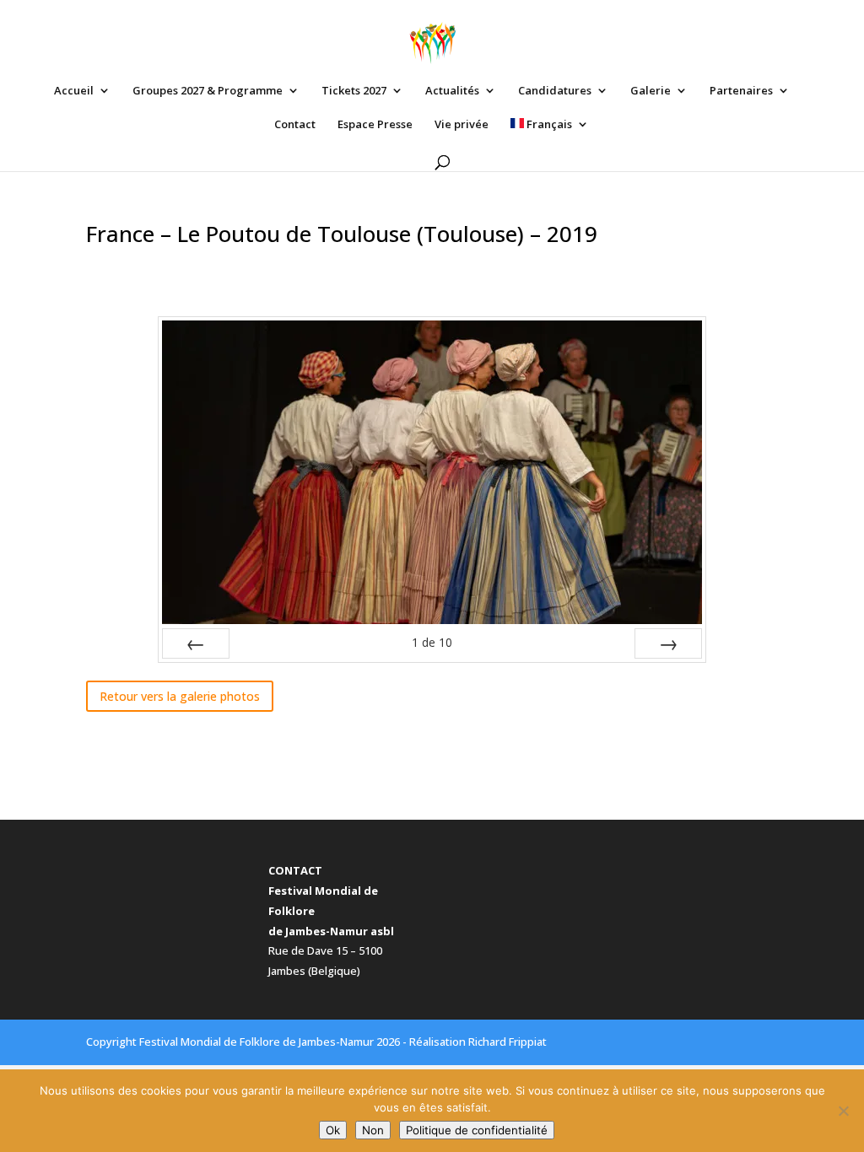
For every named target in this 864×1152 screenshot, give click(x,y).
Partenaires (741, 91)
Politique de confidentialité (477, 1130)
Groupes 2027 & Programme (207, 91)
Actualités (452, 91)
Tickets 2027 (353, 91)
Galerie (650, 91)
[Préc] (196, 643)
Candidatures (554, 91)
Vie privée (462, 125)
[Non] (842, 1110)
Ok (333, 1130)
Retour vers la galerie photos (180, 696)
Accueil (74, 91)
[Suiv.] (668, 643)
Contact (295, 125)
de (432, 642)
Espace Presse (375, 125)
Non (373, 1130)
